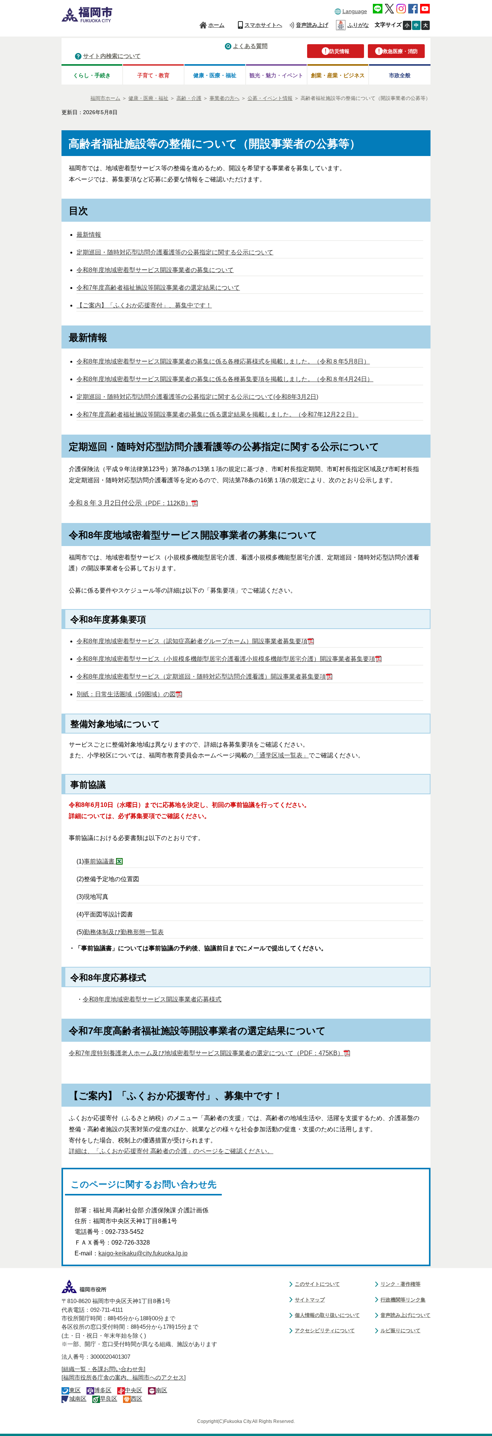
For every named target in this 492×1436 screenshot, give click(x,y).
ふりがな (358, 25)
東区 (75, 1390)
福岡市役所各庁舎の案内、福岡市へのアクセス (123, 1378)
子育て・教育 (153, 75)
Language (354, 11)
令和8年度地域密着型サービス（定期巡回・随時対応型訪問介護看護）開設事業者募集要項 (201, 676)
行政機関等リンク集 (403, 1300)
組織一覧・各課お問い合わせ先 (103, 1369)
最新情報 (88, 234)
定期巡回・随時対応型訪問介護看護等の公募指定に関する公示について (174, 252)
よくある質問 (250, 46)
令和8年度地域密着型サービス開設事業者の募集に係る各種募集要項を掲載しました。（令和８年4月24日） (224, 379)
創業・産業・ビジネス (338, 75)
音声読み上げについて (405, 1315)
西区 (136, 1399)
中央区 (133, 1390)
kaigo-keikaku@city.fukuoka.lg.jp (143, 1253)
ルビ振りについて (401, 1330)
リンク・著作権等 (401, 1284)
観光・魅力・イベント (276, 75)
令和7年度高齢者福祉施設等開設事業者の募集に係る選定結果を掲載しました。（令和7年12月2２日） (217, 414)
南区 (161, 1390)
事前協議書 (100, 861)
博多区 (102, 1390)
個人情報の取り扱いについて (327, 1315)
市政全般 (400, 75)
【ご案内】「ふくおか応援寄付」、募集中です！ (144, 305)
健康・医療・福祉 (214, 75)
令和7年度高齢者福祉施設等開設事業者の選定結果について (158, 287)
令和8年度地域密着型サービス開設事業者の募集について (155, 270)
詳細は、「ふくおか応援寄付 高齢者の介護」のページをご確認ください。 (171, 1151)
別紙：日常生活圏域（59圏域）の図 (126, 694)
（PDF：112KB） (130, 503)
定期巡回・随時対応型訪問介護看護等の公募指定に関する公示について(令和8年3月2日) (197, 396)
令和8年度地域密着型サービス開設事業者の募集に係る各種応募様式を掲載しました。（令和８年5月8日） (223, 361)
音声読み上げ (312, 25)
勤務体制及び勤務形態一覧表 (124, 932)
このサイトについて (317, 1284)
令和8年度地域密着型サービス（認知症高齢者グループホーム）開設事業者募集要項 (192, 641)
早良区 (108, 1399)
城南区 (77, 1399)
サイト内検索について (112, 56)
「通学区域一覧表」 (281, 755)
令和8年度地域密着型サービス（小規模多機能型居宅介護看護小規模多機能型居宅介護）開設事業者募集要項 (225, 659)
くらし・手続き (92, 75)
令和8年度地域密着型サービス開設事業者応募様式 (152, 999)
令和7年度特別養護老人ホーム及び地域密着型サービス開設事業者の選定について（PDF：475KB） (206, 1053)
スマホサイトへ (263, 25)
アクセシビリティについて (325, 1330)
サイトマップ (310, 1300)
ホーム (216, 25)
